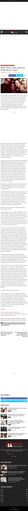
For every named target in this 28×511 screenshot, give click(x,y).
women (7, 325)
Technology (12, 65)
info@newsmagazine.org (16, 453)
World (2, 497)
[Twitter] (15, 456)
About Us (14, 507)
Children (5, 322)
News (9, 417)
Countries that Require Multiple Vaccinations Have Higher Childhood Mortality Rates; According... (16, 422)
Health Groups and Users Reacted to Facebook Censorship (7, 334)
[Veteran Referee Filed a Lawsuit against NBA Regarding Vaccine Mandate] (4, 435)
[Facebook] (12, 456)
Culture (7, 65)
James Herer (4, 72)
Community (5, 64)
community (10, 322)
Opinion (2, 501)
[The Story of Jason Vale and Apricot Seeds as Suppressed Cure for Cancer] (4, 410)
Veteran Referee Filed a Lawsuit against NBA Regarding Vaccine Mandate (17, 434)
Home (1, 64)
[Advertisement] (14, 16)
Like (25, 398)
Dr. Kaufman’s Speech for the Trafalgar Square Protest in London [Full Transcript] (21, 334)
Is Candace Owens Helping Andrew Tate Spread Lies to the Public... (17, 428)
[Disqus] (14, 355)
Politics (2, 495)
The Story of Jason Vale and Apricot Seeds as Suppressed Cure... (17, 409)
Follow (24, 401)
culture (14, 322)
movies (24, 322)
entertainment (19, 322)
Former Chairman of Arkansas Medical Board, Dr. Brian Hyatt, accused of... (16, 415)
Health (9, 424)
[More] (25, 75)
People (9, 430)
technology (3, 325)
